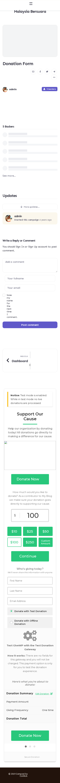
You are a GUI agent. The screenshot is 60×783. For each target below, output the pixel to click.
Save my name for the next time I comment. (5, 306)
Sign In (20, 246)
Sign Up (32, 246)
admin (18, 216)
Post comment (30, 324)
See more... (9, 175)
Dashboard (20, 361)
